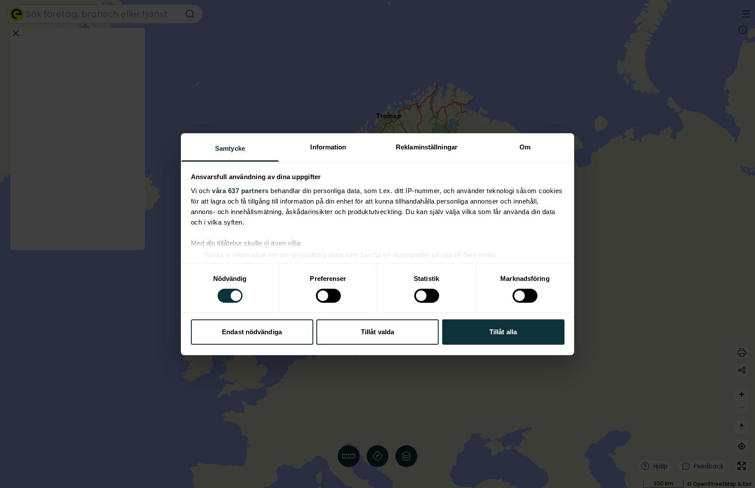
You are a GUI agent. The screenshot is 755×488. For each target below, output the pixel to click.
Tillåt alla (503, 332)
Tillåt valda (377, 332)
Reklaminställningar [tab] (426, 146)
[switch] (328, 296)
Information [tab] (328, 146)
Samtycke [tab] (230, 148)
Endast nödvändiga (252, 332)
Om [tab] (524, 146)
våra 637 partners (240, 190)
